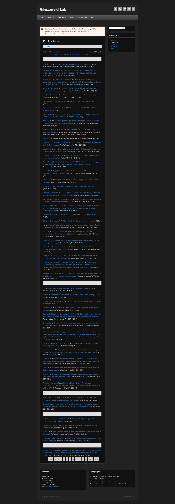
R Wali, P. (46, 359)
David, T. (46, 205)
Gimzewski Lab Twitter (120, 9)
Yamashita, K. (47, 438)
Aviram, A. (68, 155)
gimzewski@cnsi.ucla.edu (52, 486)
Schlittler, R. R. (60, 101)
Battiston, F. (47, 64)
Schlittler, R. (63, 214)
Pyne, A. (46, 431)
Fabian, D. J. (47, 247)
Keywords (115, 46)
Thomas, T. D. (91, 262)
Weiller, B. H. (71, 397)
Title (50, 52)
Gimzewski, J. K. (48, 70)
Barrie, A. (67, 247)
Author (45, 52)
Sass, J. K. (59, 199)
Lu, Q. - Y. (63, 404)
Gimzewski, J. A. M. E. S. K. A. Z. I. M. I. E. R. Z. (59, 114)
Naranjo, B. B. (76, 419)
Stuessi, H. (77, 70)
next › (90, 459)
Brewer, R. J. (59, 70)
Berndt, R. (46, 88)
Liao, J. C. (55, 231)
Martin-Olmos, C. (49, 162)
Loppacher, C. (47, 350)
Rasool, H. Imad (60, 397)
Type (55, 52)
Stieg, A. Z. (59, 162)
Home (42, 17)
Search (48, 46)
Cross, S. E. (47, 240)
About (72, 17)
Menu (92, 17)
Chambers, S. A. (79, 262)
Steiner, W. (46, 332)
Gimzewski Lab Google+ (124, 9)
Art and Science (82, 17)
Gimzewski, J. (48, 108)
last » (96, 459)
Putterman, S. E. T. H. (50, 419)
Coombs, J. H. (48, 307)
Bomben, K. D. (48, 262)
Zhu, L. (45, 367)
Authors (115, 44)
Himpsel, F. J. (47, 171)
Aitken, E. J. (47, 121)
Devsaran (131, 497)
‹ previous (57, 459)
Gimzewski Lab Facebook (115, 9)
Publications (62, 17)
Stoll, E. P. (46, 374)
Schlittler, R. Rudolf (82, 114)
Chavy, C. (79, 142)
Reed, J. (46, 425)
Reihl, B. (72, 205)
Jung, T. (56, 214)
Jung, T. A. (56, 171)
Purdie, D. (65, 205)
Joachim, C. (47, 95)
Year (58, 52)
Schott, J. (78, 199)
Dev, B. (74, 247)
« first (50, 459)
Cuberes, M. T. (54, 383)
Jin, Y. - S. (55, 404)
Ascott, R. (46, 186)
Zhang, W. (46, 323)
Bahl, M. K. (57, 262)
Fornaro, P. (46, 129)
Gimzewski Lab (55, 497)
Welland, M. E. (72, 101)
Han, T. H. (46, 231)
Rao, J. (69, 404)
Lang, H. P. (46, 138)
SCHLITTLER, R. (59, 108)
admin (100, 484)
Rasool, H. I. (55, 314)
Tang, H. (46, 383)
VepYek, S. (68, 70)
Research (51, 17)
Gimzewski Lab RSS (133, 9)
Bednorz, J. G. (48, 301)
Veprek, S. (68, 79)
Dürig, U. (46, 256)
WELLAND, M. (71, 108)
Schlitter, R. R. (68, 199)
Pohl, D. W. (66, 256)
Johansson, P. (68, 88)
